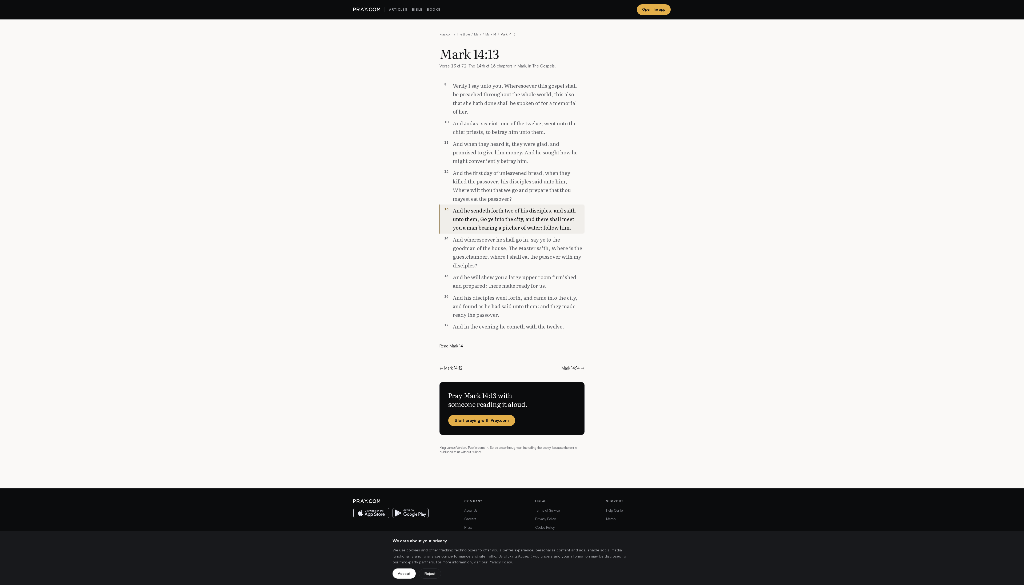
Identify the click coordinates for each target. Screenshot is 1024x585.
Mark (477, 34)
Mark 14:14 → (573, 368)
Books (434, 9)
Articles (398, 9)
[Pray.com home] (366, 9)
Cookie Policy (545, 527)
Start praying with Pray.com (482, 420)
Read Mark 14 (451, 345)
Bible (417, 9)
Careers (470, 519)
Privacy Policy (545, 519)
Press (468, 527)
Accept (404, 573)
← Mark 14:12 (450, 368)
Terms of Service (547, 510)
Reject (430, 573)
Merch (611, 519)
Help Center (615, 510)
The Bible (463, 34)
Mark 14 (490, 34)
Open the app (653, 9)
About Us (471, 510)
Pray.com (446, 34)
